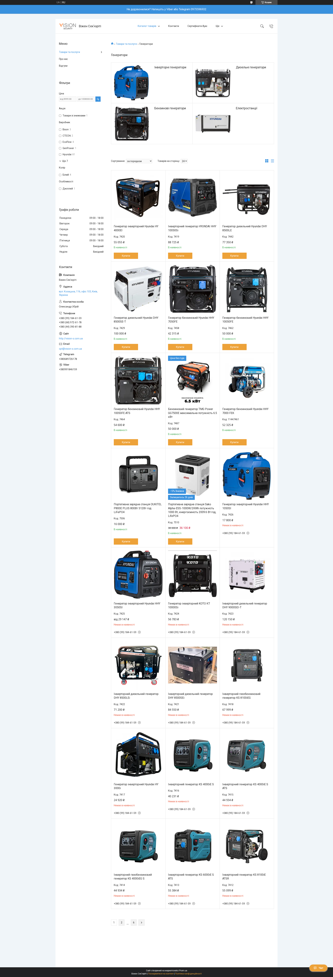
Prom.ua (183, 970)
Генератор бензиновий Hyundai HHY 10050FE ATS (137, 411)
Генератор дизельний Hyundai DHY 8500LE (244, 228)
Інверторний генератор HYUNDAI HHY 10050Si (192, 228)
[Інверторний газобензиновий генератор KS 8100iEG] (246, 665)
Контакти (173, 26)
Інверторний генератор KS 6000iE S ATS (191, 876)
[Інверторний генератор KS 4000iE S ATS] (246, 755)
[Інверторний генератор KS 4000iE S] (192, 755)
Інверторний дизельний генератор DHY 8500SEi (190, 695)
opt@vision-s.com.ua (70, 348)
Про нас (63, 59)
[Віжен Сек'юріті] (67, 26)
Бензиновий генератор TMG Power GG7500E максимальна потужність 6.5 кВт (192, 412)
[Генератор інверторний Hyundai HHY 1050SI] (246, 475)
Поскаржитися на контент (161, 973)
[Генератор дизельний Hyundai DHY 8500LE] (246, 197)
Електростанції (246, 108)
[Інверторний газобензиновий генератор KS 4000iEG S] (138, 845)
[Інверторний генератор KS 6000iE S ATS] (192, 845)
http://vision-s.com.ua (71, 338)
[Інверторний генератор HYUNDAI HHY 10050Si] (192, 197)
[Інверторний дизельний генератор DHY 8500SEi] (192, 665)
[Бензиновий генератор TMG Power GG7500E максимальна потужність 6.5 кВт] (192, 380)
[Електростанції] (213, 123)
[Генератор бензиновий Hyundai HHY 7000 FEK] (246, 380)
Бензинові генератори (170, 108)
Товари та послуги (126, 44)
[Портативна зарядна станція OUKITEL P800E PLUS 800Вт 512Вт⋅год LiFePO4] (138, 475)
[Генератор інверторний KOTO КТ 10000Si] (192, 574)
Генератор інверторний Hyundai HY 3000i (136, 786)
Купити (126, 255)
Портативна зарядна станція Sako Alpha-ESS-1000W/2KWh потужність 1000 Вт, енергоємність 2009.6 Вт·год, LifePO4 (192, 510)
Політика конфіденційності (188, 973)
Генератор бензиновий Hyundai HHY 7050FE (191, 319)
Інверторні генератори (170, 67)
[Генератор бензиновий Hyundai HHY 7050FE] (192, 288)
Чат (321, 968)
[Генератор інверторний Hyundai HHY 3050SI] (138, 574)
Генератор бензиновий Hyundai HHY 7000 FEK (245, 411)
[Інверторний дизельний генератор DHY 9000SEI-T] (246, 574)
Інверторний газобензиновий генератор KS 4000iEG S (133, 876)
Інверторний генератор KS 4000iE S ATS (245, 786)
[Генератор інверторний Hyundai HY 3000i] (138, 755)
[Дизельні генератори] (213, 82)
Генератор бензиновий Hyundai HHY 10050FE (245, 319)
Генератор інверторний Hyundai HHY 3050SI (137, 605)
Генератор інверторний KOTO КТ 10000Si (189, 605)
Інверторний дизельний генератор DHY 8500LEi (136, 695)
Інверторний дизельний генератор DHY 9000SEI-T (244, 605)
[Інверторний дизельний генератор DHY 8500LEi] (138, 665)
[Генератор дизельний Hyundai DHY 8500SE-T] (138, 288)
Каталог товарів (147, 26)
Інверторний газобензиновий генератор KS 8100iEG (241, 695)
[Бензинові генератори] (131, 123)
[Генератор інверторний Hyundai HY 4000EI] (138, 197)
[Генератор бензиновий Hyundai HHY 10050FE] (246, 288)
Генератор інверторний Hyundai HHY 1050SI (245, 506)
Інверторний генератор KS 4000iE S (191, 784)
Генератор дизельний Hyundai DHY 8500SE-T (136, 319)
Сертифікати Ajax (197, 26)
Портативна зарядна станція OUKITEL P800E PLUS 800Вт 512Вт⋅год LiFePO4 (138, 508)
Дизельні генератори (251, 67)
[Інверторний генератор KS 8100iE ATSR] (246, 845)
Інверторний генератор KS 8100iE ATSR (244, 876)
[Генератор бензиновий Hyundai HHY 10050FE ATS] (138, 380)
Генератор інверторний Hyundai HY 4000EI (136, 228)
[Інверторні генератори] (131, 82)
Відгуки (63, 65)
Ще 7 (65, 161)
